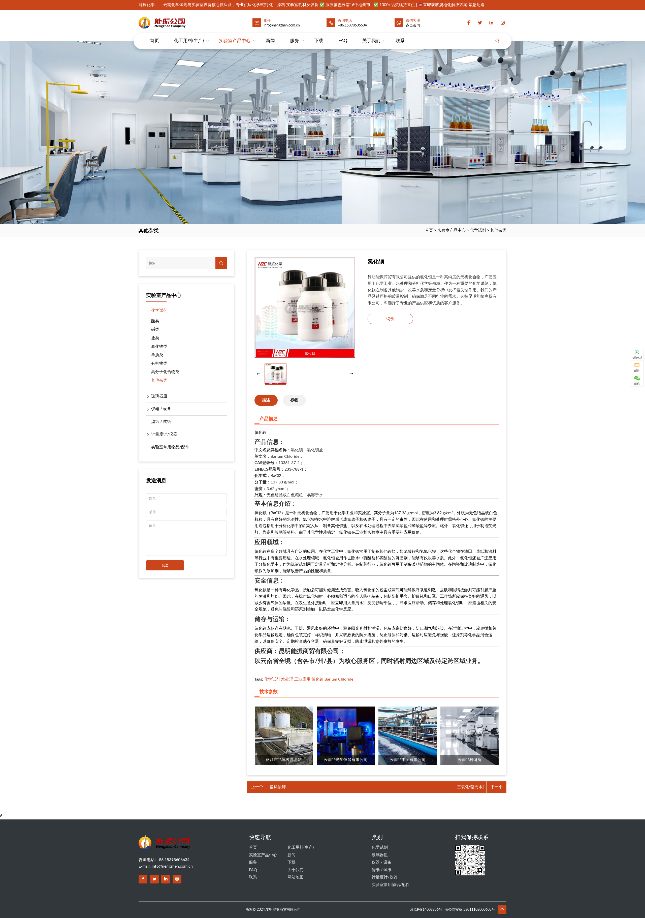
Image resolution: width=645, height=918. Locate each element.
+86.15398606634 (352, 25)
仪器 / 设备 (161, 409)
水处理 (287, 679)
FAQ (342, 41)
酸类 (155, 321)
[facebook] (468, 23)
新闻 (270, 41)
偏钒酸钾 (278, 787)
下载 (318, 41)
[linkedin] (491, 23)
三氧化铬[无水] (470, 787)
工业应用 (302, 679)
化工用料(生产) (189, 41)
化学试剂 (478, 230)
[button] (351, 374)
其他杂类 (498, 230)
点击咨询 (413, 25)
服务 (294, 41)
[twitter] (480, 23)
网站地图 (295, 877)
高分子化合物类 (165, 372)
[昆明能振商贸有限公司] (175, 21)
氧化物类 (159, 347)
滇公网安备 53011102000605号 (470, 909)
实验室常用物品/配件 (170, 447)
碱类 (155, 329)
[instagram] (502, 23)
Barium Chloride (339, 679)
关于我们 (371, 41)
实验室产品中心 (235, 41)
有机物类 (159, 363)
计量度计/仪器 (164, 434)
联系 (400, 41)
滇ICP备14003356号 (426, 909)
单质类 (157, 355)
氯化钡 (317, 679)
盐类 (155, 338)
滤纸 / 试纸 (161, 422)
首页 (154, 41)
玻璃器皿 (159, 396)
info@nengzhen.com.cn (172, 866)
